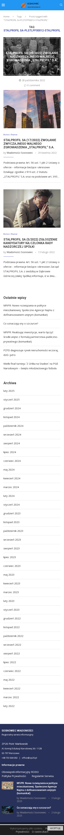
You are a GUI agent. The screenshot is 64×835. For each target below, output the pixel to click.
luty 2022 (9, 706)
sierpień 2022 (11, 653)
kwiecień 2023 (11, 583)
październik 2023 (13, 531)
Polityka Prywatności (14, 776)
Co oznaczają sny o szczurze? (20, 323)
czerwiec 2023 (12, 566)
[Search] (61, 5)
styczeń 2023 (11, 609)
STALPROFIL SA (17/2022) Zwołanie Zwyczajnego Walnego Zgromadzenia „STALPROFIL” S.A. (29, 143)
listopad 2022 (11, 627)
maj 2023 (9, 574)
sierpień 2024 (11, 443)
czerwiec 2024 (12, 460)
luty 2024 (9, 495)
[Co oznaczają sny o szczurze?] (7, 810)
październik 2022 (13, 636)
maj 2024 (9, 469)
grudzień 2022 (12, 618)
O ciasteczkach (40, 831)
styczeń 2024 (11, 504)
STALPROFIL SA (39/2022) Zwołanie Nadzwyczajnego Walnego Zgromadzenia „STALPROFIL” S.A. (32, 56)
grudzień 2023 (12, 513)
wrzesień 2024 (12, 434)
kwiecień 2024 (11, 478)
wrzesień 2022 (12, 644)
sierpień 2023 (11, 548)
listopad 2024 (11, 417)
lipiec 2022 (9, 662)
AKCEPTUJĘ (55, 828)
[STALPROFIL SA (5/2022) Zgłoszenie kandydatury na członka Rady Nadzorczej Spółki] (32, 208)
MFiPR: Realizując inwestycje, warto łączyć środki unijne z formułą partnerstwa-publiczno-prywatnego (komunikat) (30, 336)
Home (6, 16)
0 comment (33, 85)
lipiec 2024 (9, 452)
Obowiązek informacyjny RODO (20, 772)
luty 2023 (9, 601)
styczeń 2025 (11, 399)
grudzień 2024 (12, 408)
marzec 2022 (11, 697)
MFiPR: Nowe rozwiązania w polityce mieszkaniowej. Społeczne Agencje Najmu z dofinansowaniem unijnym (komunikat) (28, 310)
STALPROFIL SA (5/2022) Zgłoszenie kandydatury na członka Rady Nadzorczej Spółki (30, 243)
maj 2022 (9, 679)
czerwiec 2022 (12, 671)
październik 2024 (13, 425)
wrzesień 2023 (12, 539)
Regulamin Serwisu (43, 776)
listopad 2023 (11, 522)
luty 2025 (9, 390)
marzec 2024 (11, 487)
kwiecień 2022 (11, 688)
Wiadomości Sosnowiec (20, 152)
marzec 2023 (11, 592)
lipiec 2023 (9, 557)
